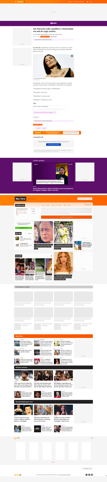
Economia (22, 339)
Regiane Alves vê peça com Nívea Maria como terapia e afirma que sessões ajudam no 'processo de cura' (27, 394)
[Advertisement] (83, 394)
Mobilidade (42, 339)
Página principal (21, 2)
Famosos (38, 128)
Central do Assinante (79, 1)
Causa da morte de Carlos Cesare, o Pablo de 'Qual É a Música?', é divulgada (22, 419)
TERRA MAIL (70, 1)
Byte (41, 348)
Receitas (61, 339)
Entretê (44, 128)
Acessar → (30, 233)
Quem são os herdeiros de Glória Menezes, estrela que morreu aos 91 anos (42, 419)
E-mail (87, 1)
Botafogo (22, 348)
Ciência (61, 348)
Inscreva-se (22, 228)
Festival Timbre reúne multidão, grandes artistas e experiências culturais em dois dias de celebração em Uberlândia (47, 429)
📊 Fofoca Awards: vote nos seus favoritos (43, 112)
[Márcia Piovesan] (36, 117)
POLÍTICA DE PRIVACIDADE (64, 474)
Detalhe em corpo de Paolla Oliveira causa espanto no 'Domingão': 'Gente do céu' (62, 419)
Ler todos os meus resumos (66, 217)
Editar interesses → (88, 204)
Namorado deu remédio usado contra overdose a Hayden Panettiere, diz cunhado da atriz (67, 394)
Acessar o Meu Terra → (32, 198)
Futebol (21, 357)
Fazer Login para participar (53, 144)
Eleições (41, 357)
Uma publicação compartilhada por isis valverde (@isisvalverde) (49, 108)
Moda (61, 357)
